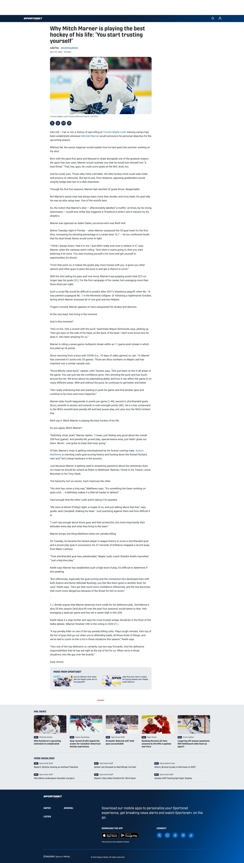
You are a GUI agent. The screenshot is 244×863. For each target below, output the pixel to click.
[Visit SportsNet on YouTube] (167, 835)
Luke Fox (54, 48)
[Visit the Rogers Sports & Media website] (57, 857)
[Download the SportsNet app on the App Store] (110, 835)
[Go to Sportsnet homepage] (33, 19)
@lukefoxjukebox (69, 48)
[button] (213, 18)
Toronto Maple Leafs (114, 132)
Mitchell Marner (90, 136)
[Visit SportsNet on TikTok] (191, 835)
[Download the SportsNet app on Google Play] (129, 835)
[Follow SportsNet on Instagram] (183, 835)
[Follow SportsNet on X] (159, 835)
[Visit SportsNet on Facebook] (175, 835)
